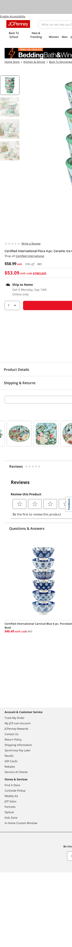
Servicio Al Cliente (16, 772)
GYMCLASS (39, 273)
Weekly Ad (11, 796)
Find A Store (12, 785)
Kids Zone (11, 817)
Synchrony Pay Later (18, 750)
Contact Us (11, 734)
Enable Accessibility (12, 16)
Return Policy (13, 739)
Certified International (30, 256)
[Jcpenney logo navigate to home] (18, 24)
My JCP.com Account (18, 723)
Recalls (9, 756)
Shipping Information (18, 745)
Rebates (10, 766)
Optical (9, 812)
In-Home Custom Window (21, 823)
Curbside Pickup (15, 790)
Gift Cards (11, 761)
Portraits (10, 807)
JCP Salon (11, 801)
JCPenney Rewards (16, 728)
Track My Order (15, 718)
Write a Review (31, 243)
